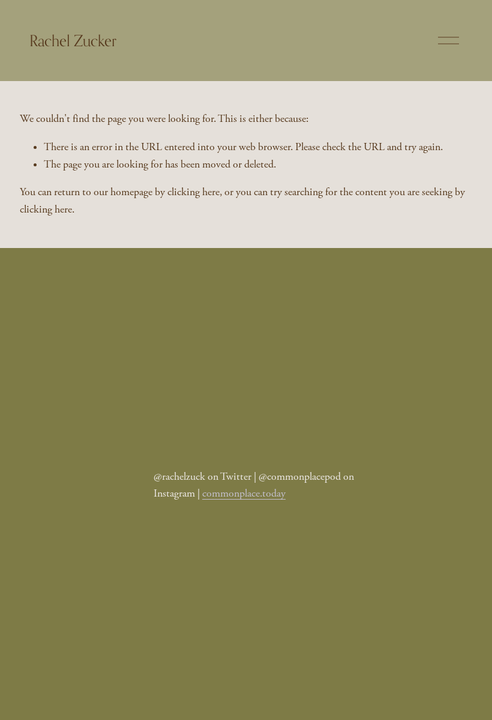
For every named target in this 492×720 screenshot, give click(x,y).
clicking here (193, 192)
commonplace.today (244, 493)
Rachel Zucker (72, 40)
